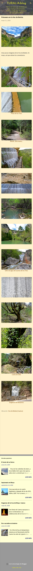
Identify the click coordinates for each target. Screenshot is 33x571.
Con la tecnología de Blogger (17, 564)
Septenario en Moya (7, 483)
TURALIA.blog (16, 3)
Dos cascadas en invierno (9, 523)
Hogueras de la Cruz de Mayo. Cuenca (13, 503)
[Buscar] (31, 3)
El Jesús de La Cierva (7, 462)
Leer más (28, 477)
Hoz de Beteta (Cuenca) (15, 411)
